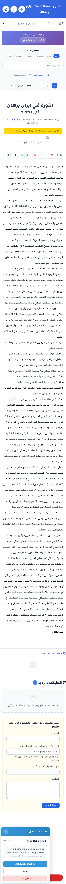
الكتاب (10, 56)
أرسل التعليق (50, 805)
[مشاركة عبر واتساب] (22, 155)
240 (29, 85)
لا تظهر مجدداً (25, 878)
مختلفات (19, 56)
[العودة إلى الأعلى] (33, 665)
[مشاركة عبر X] (16, 155)
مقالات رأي (29, 56)
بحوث (49, 56)
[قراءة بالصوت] (35, 155)
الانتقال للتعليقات (23, 864)
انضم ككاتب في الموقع (33, 40)
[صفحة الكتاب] (13, 9)
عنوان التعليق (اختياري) (48, 766)
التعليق (55, 778)
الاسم (56, 733)
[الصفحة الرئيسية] (5, 9)
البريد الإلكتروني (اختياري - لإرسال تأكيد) (37, 753)
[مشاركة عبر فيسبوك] (9, 155)
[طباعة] (28, 155)
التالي (20, 85)
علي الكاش (33, 123)
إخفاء (25, 871)
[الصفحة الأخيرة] (11, 85)
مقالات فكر (40, 56)
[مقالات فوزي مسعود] (21, 9)
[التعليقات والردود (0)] (42, 155)
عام (56, 56)
